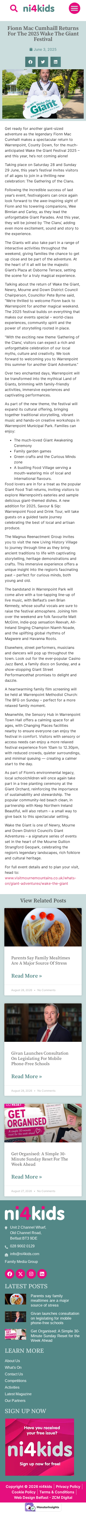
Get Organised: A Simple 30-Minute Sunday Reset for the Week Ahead (39, 1159)
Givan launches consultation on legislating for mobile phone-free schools (40, 1059)
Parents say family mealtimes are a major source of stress (40, 960)
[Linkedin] (42, 1274)
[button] (14, 8)
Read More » (26, 976)
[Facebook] (9, 1274)
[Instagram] (31, 1274)
